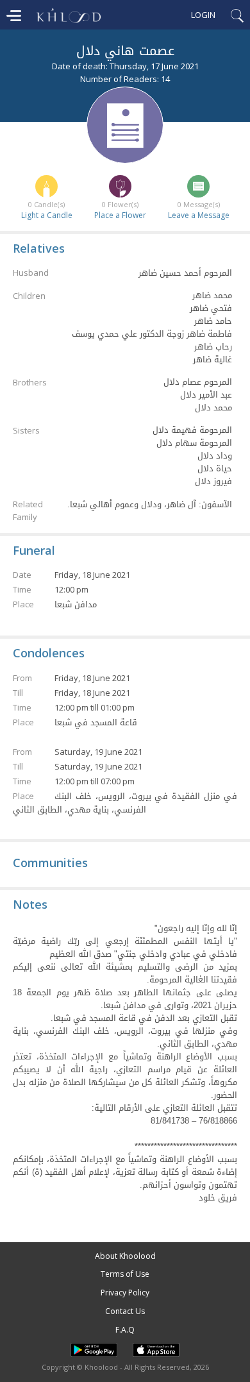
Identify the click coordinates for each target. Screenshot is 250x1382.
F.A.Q (125, 1329)
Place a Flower (120, 215)
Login (203, 15)
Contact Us (125, 1311)
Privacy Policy (125, 1292)
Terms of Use (125, 1273)
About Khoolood (125, 1256)
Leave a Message (198, 215)
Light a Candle (46, 215)
